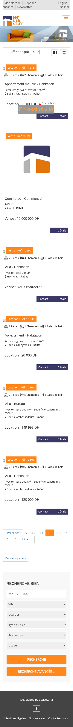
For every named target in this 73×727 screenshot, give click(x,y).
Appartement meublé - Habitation (29, 84)
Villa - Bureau (15, 404)
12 (49, 533)
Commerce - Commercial (23, 198)
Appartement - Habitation (23, 335)
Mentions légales (15, 718)
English (62, 3)
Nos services (37, 718)
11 (41, 533)
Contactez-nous (58, 718)
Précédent (13, 533)
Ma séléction (12, 3)
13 (57, 533)
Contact (43, 116)
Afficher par (19, 52)
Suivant (26, 539)
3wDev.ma (46, 699)
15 (6, 539)
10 (33, 533)
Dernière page (15, 558)
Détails (61, 116)
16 (14, 539)
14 (65, 533)
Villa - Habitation (17, 267)
